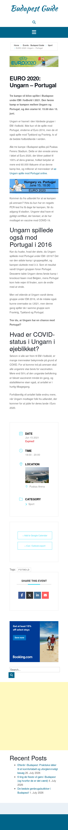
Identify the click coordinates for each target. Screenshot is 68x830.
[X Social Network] (29, 595)
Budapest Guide (34, 8)
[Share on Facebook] (21, 595)
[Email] (45, 595)
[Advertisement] (34, 716)
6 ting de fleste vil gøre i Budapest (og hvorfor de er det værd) (36, 779)
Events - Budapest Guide (33, 45)
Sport (50, 45)
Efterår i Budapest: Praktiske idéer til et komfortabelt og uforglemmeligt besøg (37, 769)
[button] (34, 32)
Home (16, 45)
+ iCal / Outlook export (34, 545)
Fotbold (24, 569)
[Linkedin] (37, 595)
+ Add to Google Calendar (34, 535)
